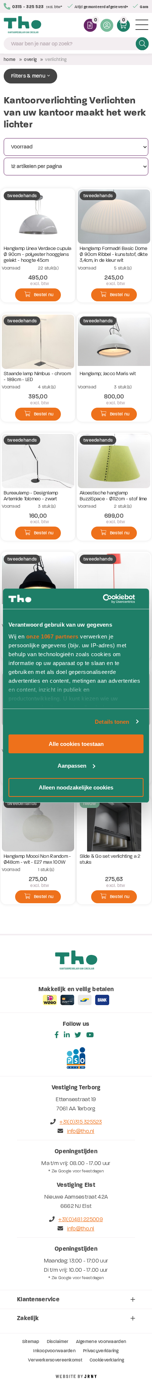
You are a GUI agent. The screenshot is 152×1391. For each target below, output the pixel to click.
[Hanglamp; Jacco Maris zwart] (38, 580)
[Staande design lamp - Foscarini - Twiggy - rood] (114, 580)
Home (9, 59)
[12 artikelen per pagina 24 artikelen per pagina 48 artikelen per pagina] (77, 166)
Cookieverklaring (107, 1360)
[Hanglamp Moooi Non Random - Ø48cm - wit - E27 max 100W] (38, 824)
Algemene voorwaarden (101, 1341)
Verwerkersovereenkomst (55, 1360)
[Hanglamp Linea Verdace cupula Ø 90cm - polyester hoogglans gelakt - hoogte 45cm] (38, 216)
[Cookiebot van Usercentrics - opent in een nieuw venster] (111, 598)
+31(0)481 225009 (80, 1219)
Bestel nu (44, 294)
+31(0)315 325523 (80, 1121)
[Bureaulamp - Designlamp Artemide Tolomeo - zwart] (38, 461)
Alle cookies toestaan (76, 744)
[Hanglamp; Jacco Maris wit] (114, 342)
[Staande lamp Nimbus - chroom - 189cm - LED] (38, 342)
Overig (30, 59)
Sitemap (30, 1341)
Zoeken (142, 43)
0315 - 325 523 (28, 6)
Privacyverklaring (101, 1350)
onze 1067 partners (52, 636)
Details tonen (112, 721)
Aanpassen (72, 766)
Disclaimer (58, 1341)
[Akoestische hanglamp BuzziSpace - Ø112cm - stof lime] (114, 461)
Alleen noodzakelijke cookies (76, 787)
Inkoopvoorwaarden (54, 1350)
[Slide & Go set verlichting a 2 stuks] (114, 824)
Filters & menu (28, 76)
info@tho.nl (80, 1131)
